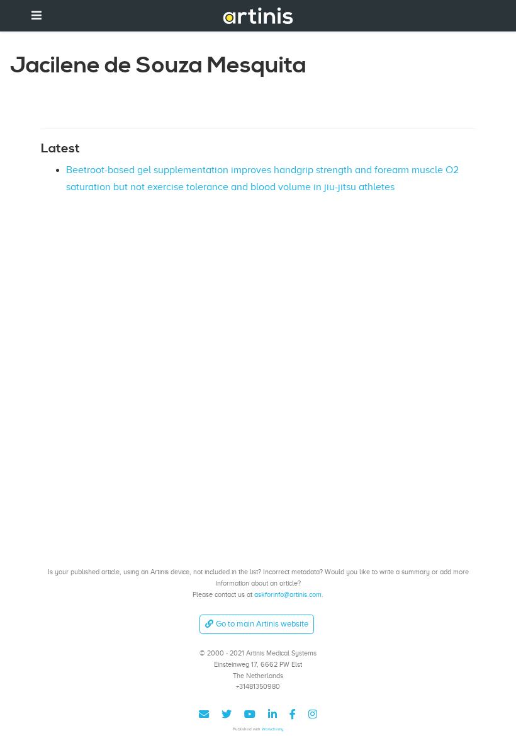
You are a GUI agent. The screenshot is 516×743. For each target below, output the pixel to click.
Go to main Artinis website (262, 623)
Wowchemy (273, 729)
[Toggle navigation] (36, 15)
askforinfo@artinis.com (288, 594)
